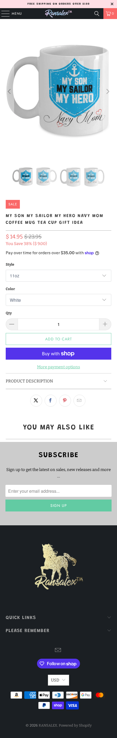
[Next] (107, 91)
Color (10, 289)
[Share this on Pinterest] (65, 401)
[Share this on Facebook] (51, 401)
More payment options (58, 367)
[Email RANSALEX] (58, 651)
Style (10, 264)
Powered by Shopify (75, 725)
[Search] (97, 13)
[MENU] (2, 13)
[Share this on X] (36, 401)
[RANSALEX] (58, 13)
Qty (9, 313)
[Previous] (9, 91)
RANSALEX (48, 725)
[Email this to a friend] (79, 401)
